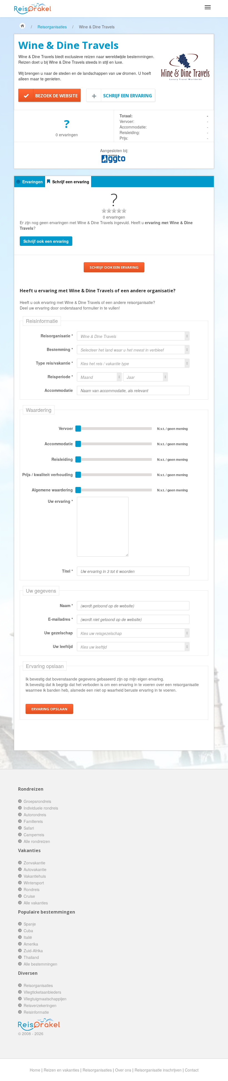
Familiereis (33, 821)
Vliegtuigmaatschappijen (45, 998)
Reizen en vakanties (61, 1070)
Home (35, 1070)
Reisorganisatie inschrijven (158, 1070)
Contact (192, 1070)
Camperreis (34, 834)
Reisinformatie (36, 1012)
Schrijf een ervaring (127, 96)
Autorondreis (35, 814)
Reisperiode (59, 376)
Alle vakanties (36, 903)
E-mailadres (59, 619)
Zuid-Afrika (33, 950)
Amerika (31, 944)
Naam (65, 605)
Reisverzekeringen (40, 1005)
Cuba (28, 930)
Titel (66, 571)
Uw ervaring (59, 501)
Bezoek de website (56, 96)
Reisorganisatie (55, 335)
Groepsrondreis (37, 801)
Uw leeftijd (63, 646)
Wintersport (34, 882)
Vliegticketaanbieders (42, 992)
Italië (28, 937)
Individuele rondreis (41, 808)
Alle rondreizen (37, 841)
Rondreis (31, 889)
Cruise (29, 896)
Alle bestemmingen (40, 964)
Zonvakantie (34, 862)
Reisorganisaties (52, 26)
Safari (29, 828)
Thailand (31, 957)
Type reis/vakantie (53, 363)
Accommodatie (58, 390)
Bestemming (58, 349)
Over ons (123, 1070)
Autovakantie (35, 869)
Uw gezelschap (58, 632)
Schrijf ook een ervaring (46, 241)
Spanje (30, 924)
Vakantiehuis (35, 876)
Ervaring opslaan (49, 708)
